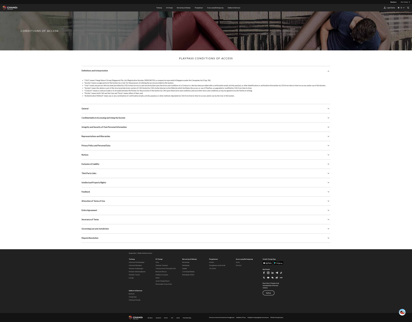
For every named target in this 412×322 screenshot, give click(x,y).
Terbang (132, 259)
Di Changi (159, 259)
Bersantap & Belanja (189, 259)
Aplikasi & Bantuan (135, 290)
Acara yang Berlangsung (244, 259)
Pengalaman (213, 259)
